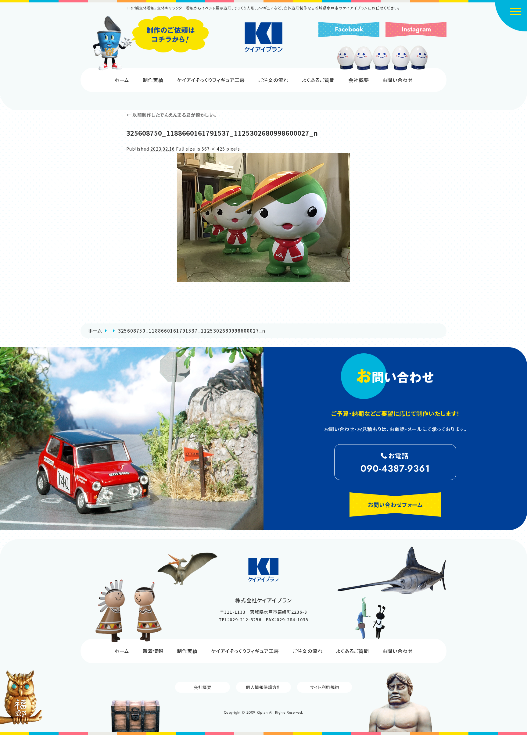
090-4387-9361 (395, 468)
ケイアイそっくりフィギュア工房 (211, 80)
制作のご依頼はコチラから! (151, 43)
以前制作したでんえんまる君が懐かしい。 (171, 115)
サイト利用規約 (324, 687)
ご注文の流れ (273, 80)
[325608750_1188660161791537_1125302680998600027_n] (263, 217)
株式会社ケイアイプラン (264, 37)
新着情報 (153, 651)
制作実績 (153, 80)
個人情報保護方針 (263, 687)
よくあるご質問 (318, 80)
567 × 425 (213, 149)
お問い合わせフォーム (395, 504)
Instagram (416, 29)
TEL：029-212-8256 (240, 619)
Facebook (349, 29)
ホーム (121, 80)
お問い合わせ (397, 80)
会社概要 (358, 80)
